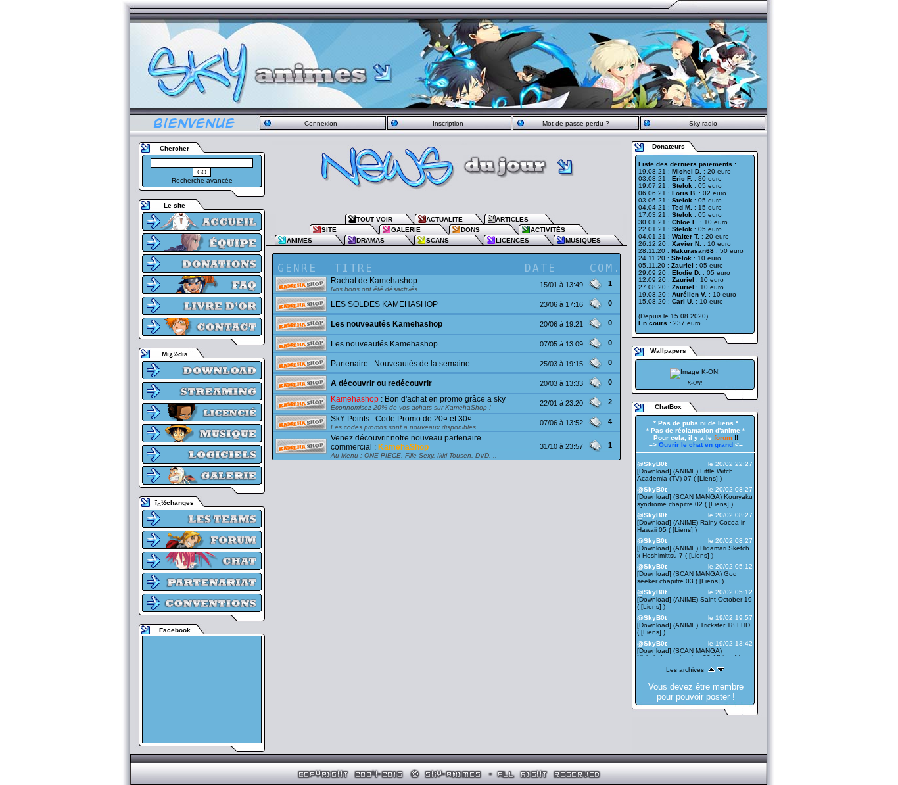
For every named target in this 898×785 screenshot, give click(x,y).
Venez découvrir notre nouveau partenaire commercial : (406, 442)
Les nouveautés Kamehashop (384, 343)
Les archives (685, 669)
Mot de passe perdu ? (575, 123)
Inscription (448, 123)
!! (726, 437)
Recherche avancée (202, 180)
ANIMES (299, 240)
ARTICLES (512, 219)
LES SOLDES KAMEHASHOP (384, 304)
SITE (329, 229)
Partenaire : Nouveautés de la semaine (400, 363)
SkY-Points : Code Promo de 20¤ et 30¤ (401, 418)
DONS (470, 229)
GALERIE (406, 229)
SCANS (437, 240)
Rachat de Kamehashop (374, 280)
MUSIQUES (583, 240)
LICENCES (512, 240)
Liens (707, 478)
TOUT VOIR (374, 219)
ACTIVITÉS (548, 229)
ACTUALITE (444, 219)
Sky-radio (703, 123)
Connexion (320, 123)
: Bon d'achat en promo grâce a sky (418, 399)
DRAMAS (370, 240)
